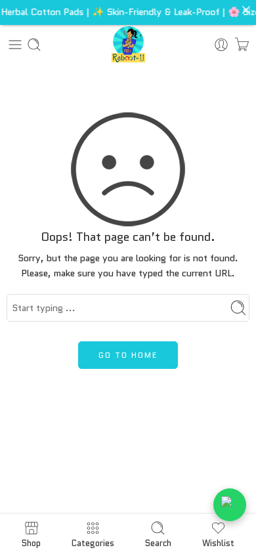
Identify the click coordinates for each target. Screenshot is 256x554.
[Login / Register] (221, 45)
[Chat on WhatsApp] (229, 504)
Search (158, 542)
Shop (31, 542)
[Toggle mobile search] (34, 44)
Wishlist (218, 542)
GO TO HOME (128, 354)
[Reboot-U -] (128, 44)
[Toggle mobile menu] (15, 45)
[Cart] (241, 45)
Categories (93, 542)
